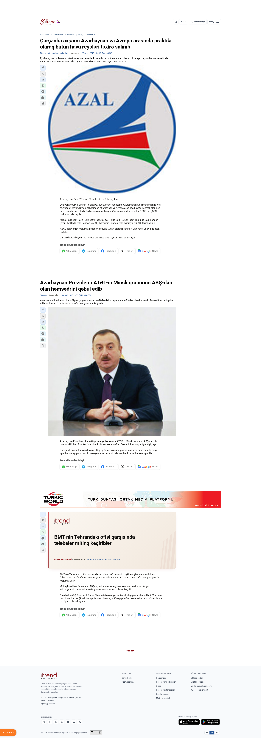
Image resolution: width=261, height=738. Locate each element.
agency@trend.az (48, 704)
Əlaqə (158, 686)
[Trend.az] (50, 22)
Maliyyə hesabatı (163, 698)
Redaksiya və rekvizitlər (166, 682)
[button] (42, 67)
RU (217, 733)
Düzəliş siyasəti (162, 694)
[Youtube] (61, 722)
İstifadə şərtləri (197, 678)
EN (207, 733)
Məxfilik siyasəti (197, 682)
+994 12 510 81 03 (48, 701)
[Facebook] (49, 722)
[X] (55, 722)
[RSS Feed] (79, 722)
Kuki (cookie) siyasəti (199, 690)
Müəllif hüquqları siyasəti (201, 686)
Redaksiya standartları (165, 690)
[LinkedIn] (73, 722)
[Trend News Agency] (49, 676)
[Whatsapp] (43, 722)
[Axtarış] (175, 21)
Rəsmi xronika (128, 682)
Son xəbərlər (127, 678)
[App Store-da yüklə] (189, 722)
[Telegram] (67, 722)
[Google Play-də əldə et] (210, 722)
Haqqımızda (161, 678)
